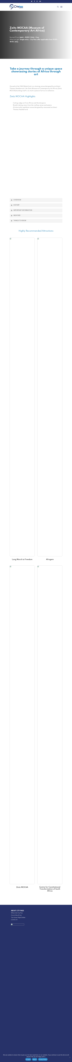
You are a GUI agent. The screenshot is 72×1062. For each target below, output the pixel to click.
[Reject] (70, 1057)
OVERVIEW (17, 200)
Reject (34, 1059)
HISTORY (16, 205)
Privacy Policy (43, 1059)
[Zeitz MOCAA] (22, 725)
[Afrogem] (49, 397)
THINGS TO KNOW (19, 220)
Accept (28, 1059)
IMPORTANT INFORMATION (22, 210)
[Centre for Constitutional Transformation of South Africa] (49, 725)
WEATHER (16, 215)
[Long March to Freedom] (22, 397)
